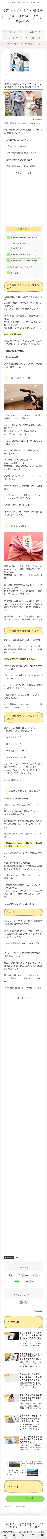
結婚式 (19, 1257)
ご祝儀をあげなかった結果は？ (21, 267)
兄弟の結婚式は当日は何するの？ (24, 237)
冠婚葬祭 (10, 1257)
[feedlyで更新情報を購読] (21, 1302)
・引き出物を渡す (16, 248)
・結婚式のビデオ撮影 (18, 244)
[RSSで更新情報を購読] (26, 1302)
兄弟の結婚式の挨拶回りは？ (22, 254)
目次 (22, 229)
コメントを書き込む (25, 1498)
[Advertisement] (23, 198)
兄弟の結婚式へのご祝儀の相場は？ (25, 261)
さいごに (14, 273)
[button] (30, 1281)
